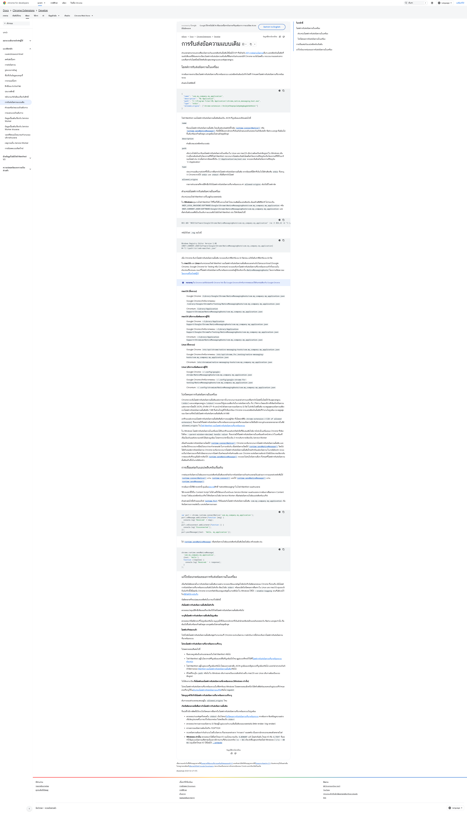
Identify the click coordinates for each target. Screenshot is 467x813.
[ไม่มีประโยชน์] (283, 37)
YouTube (326, 790)
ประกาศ (212, 487)
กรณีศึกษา (54, 3)
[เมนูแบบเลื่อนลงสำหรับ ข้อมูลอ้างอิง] (59, 15)
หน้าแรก (184, 37)
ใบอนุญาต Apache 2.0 (262, 763)
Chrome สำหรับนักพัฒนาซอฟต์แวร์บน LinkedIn (340, 794)
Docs (6, 10)
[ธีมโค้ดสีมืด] (280, 91)
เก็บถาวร (182, 794)
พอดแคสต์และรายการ (187, 798)
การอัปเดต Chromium (187, 786)
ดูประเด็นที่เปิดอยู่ (42, 790)
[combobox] (416, 3)
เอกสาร (40, 3)
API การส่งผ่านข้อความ (255, 53)
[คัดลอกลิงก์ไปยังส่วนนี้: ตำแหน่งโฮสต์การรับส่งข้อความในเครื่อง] (222, 191)
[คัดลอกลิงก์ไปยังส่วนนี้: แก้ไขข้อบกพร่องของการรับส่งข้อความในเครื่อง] (239, 577)
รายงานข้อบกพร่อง (42, 786)
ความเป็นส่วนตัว (50, 808)
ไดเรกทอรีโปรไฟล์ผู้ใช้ (190, 273)
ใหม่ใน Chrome (76, 3)
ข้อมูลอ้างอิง (53, 16)
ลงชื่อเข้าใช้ (460, 3)
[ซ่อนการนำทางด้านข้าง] (29, 808)
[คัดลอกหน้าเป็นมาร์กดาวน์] (251, 44)
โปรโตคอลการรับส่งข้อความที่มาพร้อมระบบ (242, 716)
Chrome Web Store (82, 16)
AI (43, 16)
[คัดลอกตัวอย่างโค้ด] (283, 91)
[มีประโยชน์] (280, 37)
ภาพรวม (5, 16)
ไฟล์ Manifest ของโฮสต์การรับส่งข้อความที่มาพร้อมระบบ (223, 425)
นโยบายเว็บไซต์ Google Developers (201, 766)
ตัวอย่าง (67, 16)
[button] (14, 40)
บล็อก (64, 3)
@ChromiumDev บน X (331, 786)
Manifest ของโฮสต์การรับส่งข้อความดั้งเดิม (214, 669)
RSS (324, 798)
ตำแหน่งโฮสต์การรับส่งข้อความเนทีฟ (207, 690)
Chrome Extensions (24, 10)
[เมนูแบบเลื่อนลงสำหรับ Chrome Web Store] (93, 15)
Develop (43, 10)
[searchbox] (16, 23)
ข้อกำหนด (39, 808)
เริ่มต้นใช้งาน (16, 16)
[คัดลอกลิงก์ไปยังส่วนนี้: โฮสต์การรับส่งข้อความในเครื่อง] (221, 67)
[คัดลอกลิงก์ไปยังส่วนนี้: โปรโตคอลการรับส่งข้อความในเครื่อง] (219, 394)
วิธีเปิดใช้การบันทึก (191, 594)
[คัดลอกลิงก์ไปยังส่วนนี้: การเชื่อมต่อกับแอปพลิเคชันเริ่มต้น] (225, 467)
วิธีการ (36, 16)
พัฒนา (27, 16)
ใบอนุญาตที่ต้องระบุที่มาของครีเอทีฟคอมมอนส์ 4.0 (217, 763)
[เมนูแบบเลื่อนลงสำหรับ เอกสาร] (45, 2)
